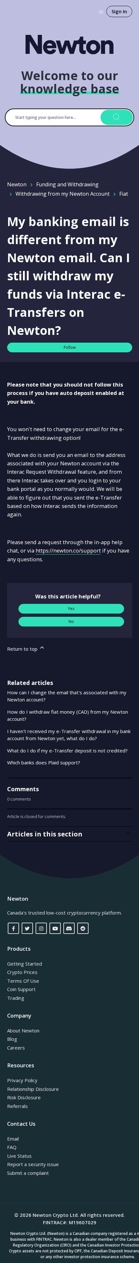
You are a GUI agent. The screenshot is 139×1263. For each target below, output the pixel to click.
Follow (70, 347)
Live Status (19, 1156)
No (71, 621)
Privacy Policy (22, 1080)
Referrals (17, 1106)
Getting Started (24, 963)
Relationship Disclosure (33, 1089)
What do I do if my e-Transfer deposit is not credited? (67, 750)
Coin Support (21, 989)
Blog (12, 1039)
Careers (16, 1047)
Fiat (123, 193)
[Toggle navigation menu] (101, 11)
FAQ (11, 1147)
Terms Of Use (23, 981)
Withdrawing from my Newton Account (63, 193)
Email (13, 1138)
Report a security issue (33, 1164)
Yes (71, 608)
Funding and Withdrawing (67, 184)
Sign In (119, 11)
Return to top (23, 649)
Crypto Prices (22, 972)
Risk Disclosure (24, 1097)
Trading (15, 998)
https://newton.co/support (68, 550)
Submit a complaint (28, 1173)
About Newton (23, 1030)
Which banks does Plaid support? (43, 762)
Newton (17, 184)
